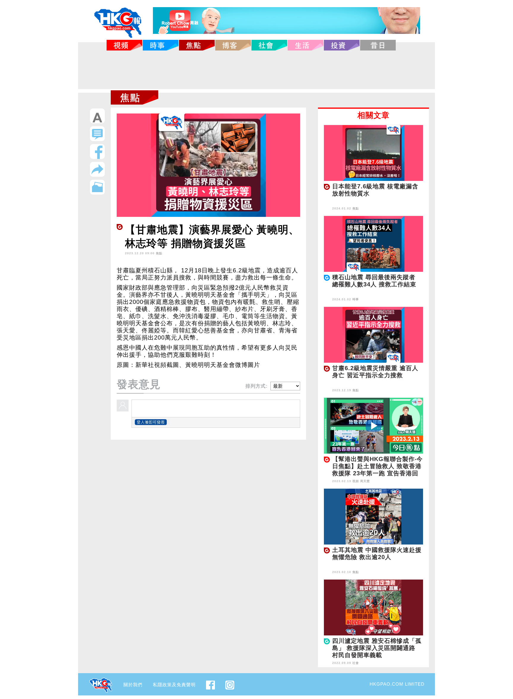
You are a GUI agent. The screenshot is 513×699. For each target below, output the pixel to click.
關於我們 (133, 684)
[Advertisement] (256, 69)
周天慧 (365, 481)
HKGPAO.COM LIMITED (397, 684)
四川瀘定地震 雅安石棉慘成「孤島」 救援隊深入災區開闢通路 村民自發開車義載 (377, 648)
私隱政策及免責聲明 (174, 684)
